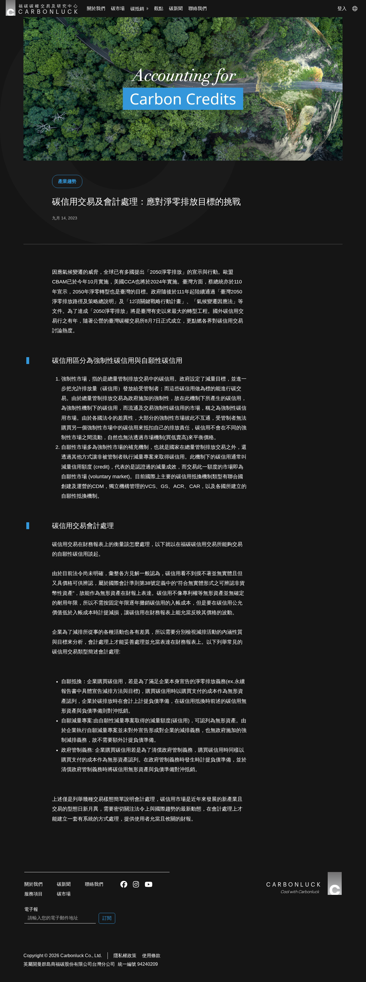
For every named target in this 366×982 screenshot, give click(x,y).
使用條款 (151, 955)
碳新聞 (176, 8)
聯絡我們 (197, 8)
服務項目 (33, 893)
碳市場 (118, 8)
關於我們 (96, 8)
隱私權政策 (125, 955)
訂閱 (107, 918)
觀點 (158, 8)
